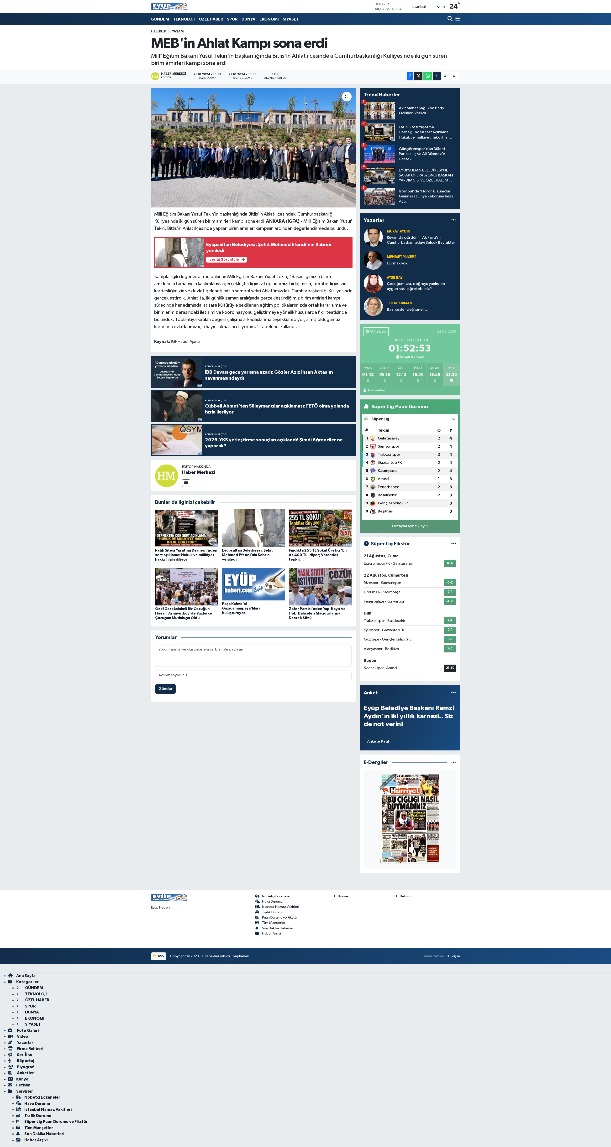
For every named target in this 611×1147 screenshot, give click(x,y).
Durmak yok (397, 263)
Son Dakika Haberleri (278, 928)
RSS (161, 956)
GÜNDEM (160, 19)
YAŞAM (178, 31)
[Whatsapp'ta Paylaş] (427, 76)
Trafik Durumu (272, 912)
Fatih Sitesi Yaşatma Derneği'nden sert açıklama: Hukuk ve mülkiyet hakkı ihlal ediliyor (186, 554)
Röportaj (25, 1061)
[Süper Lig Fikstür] (453, 544)
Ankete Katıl (378, 741)
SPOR (232, 19)
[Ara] (450, 19)
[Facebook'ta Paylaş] (410, 76)
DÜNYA (248, 19)
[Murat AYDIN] (373, 237)
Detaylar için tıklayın (410, 526)
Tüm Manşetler (273, 923)
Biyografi (25, 1067)
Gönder (165, 689)
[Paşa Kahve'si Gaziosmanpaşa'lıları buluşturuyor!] (253, 584)
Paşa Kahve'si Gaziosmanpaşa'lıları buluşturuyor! (241, 608)
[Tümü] (453, 220)
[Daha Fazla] (437, 76)
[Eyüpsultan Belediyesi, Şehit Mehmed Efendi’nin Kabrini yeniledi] (253, 528)
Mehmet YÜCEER (401, 257)
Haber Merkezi (198, 472)
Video (22, 1036)
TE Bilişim (453, 956)
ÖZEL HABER (211, 19)
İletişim (405, 896)
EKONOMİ (269, 19)
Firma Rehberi (29, 1049)
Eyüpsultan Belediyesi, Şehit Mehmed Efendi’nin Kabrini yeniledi (247, 554)
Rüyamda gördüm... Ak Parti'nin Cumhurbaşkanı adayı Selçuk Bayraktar (421, 240)
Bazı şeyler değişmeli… (407, 310)
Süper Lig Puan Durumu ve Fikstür (56, 1122)
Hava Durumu (272, 901)
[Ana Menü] (456, 19)
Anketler (25, 1073)
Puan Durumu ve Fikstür (280, 917)
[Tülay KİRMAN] (373, 306)
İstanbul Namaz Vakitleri (280, 907)
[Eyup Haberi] (169, 6)
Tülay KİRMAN (399, 303)
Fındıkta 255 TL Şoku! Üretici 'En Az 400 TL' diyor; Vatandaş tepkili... (318, 554)
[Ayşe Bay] (373, 283)
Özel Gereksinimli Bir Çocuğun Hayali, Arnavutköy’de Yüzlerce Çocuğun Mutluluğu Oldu (183, 613)
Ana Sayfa (26, 976)
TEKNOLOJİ (184, 19)
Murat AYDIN (398, 231)
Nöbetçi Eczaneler (276, 896)
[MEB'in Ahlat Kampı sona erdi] (253, 147)
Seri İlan (24, 1055)
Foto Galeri (27, 1030)
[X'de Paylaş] (418, 76)
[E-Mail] (186, 483)
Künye (343, 896)
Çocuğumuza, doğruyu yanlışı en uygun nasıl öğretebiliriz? (416, 286)
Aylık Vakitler (376, 390)
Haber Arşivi (271, 933)
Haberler (158, 31)
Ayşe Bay (395, 277)
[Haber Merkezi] (166, 476)
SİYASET (291, 19)
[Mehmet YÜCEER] (373, 260)
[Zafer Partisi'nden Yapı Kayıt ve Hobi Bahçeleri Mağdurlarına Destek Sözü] (320, 587)
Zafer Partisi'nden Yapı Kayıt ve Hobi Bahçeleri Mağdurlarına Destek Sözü (317, 613)
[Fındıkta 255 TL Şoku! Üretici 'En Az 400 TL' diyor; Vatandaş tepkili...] (320, 528)
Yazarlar (24, 1043)
